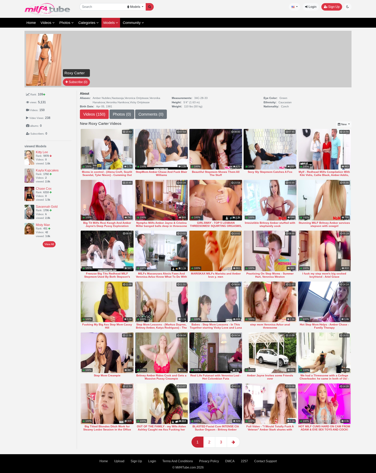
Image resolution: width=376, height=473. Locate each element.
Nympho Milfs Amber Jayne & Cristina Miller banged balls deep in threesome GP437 (161, 226)
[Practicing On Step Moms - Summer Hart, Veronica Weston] (270, 251)
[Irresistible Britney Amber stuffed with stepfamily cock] (270, 200)
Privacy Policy (209, 461)
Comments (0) (151, 114)
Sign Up (333, 6)
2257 (244, 461)
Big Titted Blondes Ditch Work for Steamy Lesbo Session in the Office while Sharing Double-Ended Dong (107, 429)
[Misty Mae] (30, 229)
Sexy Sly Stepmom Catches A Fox (270, 171)
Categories (87, 23)
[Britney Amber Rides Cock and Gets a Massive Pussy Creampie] (161, 353)
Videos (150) (94, 114)
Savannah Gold (47, 206)
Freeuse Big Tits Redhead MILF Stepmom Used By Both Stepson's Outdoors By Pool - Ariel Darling (107, 276)
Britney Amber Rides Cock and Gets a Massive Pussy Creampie (161, 377)
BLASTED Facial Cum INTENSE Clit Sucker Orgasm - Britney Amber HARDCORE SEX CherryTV (216, 429)
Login (312, 6)
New (343, 124)
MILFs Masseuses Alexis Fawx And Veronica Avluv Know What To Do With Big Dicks (161, 276)
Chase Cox (44, 188)
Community (132, 23)
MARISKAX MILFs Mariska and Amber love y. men (216, 275)
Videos (46, 23)
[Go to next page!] (233, 442)
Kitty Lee (42, 152)
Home (31, 23)
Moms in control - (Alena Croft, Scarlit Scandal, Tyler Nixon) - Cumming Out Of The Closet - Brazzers (107, 175)
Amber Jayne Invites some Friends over (270, 377)
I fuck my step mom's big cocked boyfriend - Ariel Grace (324, 275)
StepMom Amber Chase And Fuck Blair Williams (161, 173)
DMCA (230, 461)
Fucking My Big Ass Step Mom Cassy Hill (107, 326)
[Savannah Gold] (30, 212)
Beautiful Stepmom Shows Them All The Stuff (216, 173)
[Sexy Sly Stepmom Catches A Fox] (270, 149)
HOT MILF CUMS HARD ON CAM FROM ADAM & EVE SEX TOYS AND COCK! (324, 428)
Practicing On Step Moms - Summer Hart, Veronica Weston (270, 275)
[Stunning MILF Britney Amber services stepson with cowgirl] (324, 200)
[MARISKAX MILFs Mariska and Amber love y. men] (215, 251)
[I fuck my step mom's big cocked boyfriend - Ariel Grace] (324, 251)
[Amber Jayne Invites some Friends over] (270, 353)
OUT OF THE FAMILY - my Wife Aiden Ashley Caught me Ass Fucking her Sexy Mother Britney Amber (161, 429)
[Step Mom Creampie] (107, 353)
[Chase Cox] (30, 194)
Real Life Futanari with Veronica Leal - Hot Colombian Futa (215, 377)
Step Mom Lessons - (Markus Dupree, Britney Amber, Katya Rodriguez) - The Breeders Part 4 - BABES (161, 327)
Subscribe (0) (77, 82)
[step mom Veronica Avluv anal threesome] (270, 302)
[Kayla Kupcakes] (30, 176)
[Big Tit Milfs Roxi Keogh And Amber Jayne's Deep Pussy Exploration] (107, 200)
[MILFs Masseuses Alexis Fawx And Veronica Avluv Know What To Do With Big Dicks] (161, 251)
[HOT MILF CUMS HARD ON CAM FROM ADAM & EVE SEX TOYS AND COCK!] (324, 403)
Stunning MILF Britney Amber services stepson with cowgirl (324, 224)
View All (49, 244)
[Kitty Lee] (30, 157)
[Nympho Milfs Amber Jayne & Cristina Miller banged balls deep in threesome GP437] (161, 200)
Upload (119, 461)
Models (109, 23)
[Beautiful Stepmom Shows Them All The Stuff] (215, 149)
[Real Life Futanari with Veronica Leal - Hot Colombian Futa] (215, 353)
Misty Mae (43, 225)
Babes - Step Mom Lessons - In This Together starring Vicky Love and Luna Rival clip (216, 327)
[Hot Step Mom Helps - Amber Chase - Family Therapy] (324, 302)
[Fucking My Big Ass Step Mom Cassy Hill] (107, 302)
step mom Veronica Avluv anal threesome (270, 326)
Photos (65, 23)
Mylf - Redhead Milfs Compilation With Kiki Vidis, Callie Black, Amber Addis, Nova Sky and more (324, 175)
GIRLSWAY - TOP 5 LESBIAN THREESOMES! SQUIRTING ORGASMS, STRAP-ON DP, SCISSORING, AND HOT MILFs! (216, 227)
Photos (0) (122, 114)
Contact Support (265, 461)
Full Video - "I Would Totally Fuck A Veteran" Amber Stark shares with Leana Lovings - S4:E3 (270, 429)
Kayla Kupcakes (47, 170)
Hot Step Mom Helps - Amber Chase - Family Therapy (324, 326)
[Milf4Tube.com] (47, 9)
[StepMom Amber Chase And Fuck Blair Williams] (161, 149)
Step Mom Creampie (107, 375)
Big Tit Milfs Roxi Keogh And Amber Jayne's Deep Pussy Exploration (107, 224)
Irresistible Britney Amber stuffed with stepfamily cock (270, 224)
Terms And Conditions (177, 461)
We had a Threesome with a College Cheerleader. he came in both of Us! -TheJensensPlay (324, 378)
